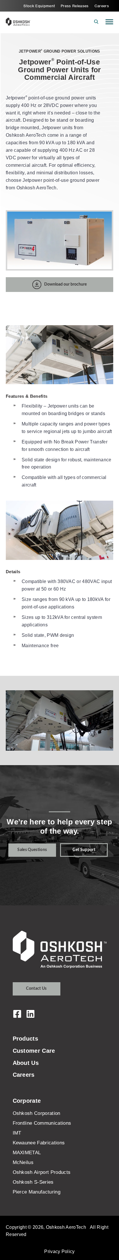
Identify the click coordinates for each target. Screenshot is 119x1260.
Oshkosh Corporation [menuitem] (36, 1113)
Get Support (83, 850)
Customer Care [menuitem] (34, 1051)
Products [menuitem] (25, 1038)
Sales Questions (32, 850)
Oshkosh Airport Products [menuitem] (42, 1172)
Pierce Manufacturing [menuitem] (36, 1192)
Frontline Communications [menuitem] (42, 1123)
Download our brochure (65, 284)
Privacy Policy (59, 1251)
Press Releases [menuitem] (75, 5)
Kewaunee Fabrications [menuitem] (39, 1143)
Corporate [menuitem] (27, 1101)
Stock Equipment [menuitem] (39, 5)
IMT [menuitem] (17, 1133)
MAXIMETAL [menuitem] (27, 1152)
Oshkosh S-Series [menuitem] (33, 1182)
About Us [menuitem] (26, 1063)
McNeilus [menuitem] (23, 1162)
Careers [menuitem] (101, 5)
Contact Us (36, 989)
